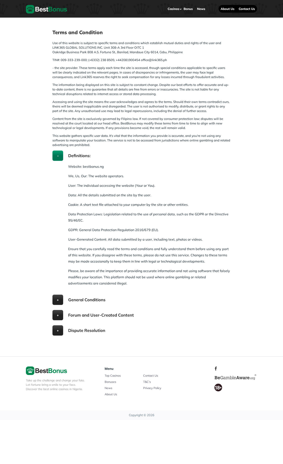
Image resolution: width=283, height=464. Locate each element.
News (201, 9)
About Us (228, 9)
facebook (216, 368)
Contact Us (247, 9)
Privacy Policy (152, 388)
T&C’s (147, 382)
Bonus (188, 9)
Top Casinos (113, 375)
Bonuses (110, 382)
